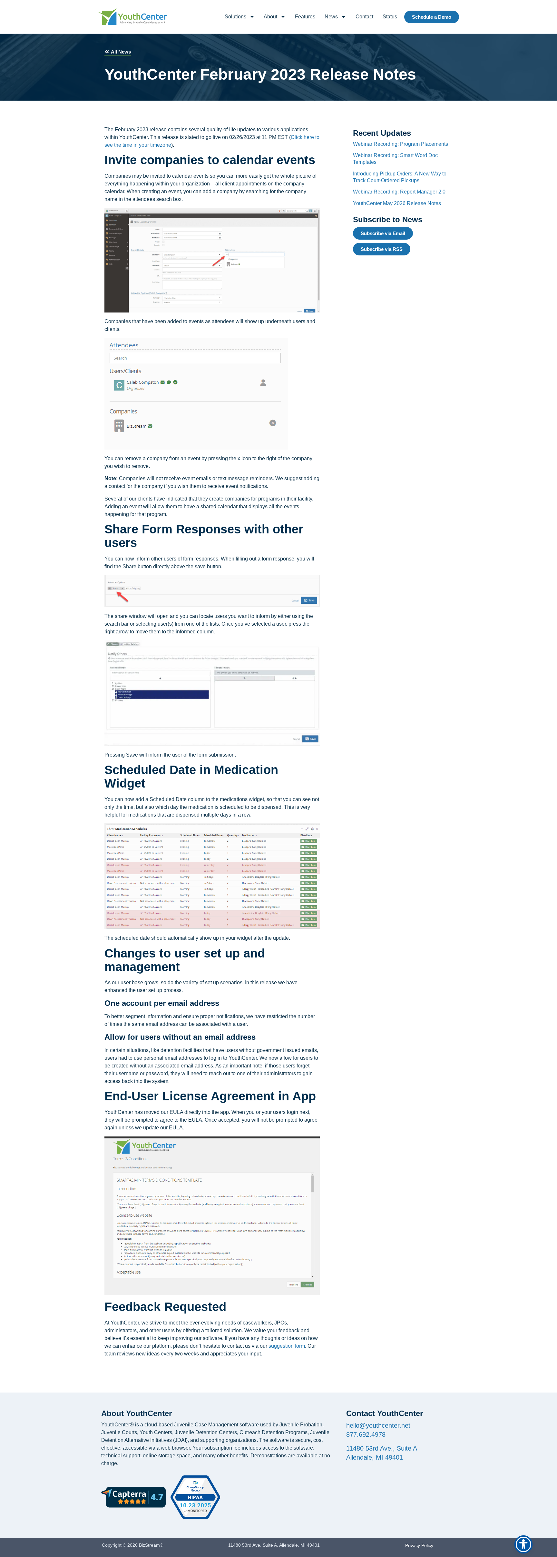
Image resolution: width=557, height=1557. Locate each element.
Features (305, 16)
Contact (364, 16)
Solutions (235, 16)
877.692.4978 (366, 1434)
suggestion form (287, 1346)
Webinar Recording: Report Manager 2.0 (399, 191)
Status (390, 16)
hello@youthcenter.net (378, 1425)
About (270, 16)
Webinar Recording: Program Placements (400, 144)
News (331, 16)
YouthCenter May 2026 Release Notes (397, 203)
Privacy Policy (419, 1545)
